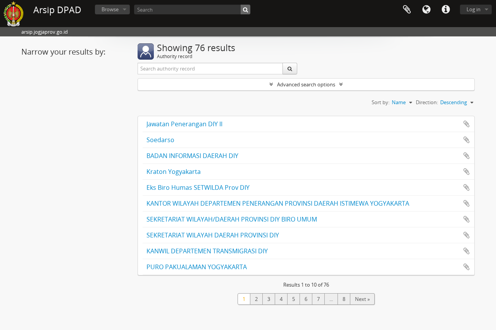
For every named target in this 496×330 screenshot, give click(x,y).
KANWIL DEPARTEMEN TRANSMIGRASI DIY (207, 251)
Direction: (427, 102)
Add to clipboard (466, 124)
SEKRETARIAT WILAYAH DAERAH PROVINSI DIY (212, 235)
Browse (110, 9)
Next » (362, 299)
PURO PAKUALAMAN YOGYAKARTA (196, 267)
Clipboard (407, 9)
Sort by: (380, 102)
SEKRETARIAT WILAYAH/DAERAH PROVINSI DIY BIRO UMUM (231, 219)
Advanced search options (306, 84)
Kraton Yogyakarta (173, 171)
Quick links (445, 9)
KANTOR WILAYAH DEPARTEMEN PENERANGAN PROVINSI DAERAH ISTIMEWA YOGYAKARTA (277, 203)
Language (426, 9)
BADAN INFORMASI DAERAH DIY (192, 155)
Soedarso (160, 140)
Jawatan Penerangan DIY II (184, 124)
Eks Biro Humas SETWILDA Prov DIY (198, 187)
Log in (473, 9)
